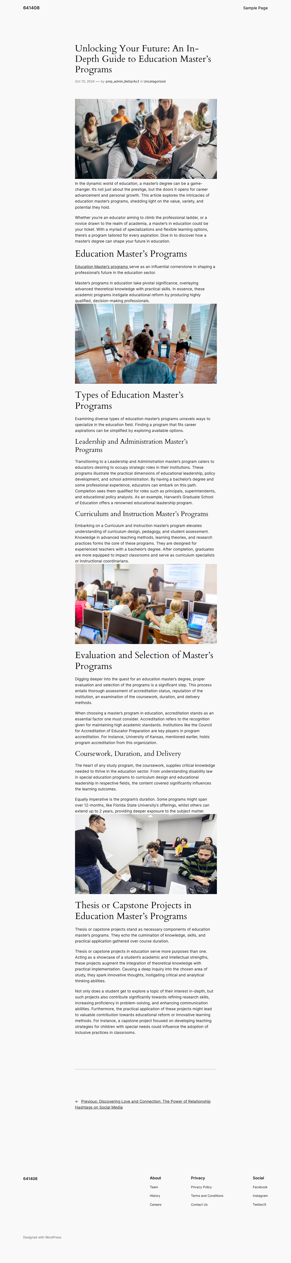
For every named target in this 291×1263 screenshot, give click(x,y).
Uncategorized (155, 81)
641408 (31, 7)
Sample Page (255, 8)
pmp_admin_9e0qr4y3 (122, 81)
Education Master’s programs (102, 266)
